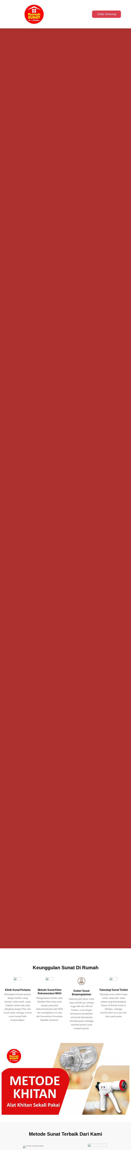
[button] (82, 14)
